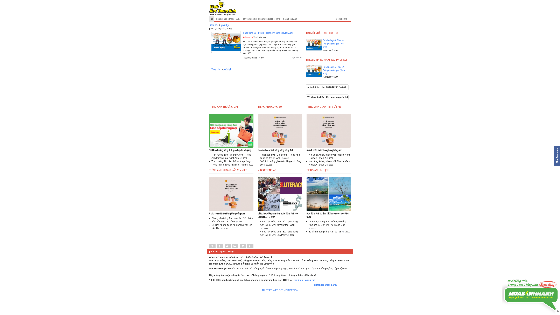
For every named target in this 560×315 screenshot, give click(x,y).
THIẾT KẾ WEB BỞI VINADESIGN (280, 290)
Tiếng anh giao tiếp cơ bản (324, 106)
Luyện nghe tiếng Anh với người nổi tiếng (261, 18)
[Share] (212, 246)
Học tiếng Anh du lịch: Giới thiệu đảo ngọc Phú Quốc (328, 215)
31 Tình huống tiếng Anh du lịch (325, 231)
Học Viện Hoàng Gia (304, 280)
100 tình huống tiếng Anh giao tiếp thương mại (230, 150)
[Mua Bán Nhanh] (531, 286)
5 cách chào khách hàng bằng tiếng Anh (275, 150)
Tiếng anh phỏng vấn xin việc (228, 170)
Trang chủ (213, 24)
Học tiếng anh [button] (341, 18)
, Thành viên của (254, 37)
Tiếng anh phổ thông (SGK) (228, 18)
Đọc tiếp (296, 58)
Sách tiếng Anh (290, 18)
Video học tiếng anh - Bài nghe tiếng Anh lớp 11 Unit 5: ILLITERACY (279, 215)
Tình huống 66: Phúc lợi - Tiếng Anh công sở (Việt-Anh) (268, 32)
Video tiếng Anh (268, 170)
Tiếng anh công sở (270, 106)
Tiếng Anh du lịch (318, 170)
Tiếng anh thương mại (223, 106)
